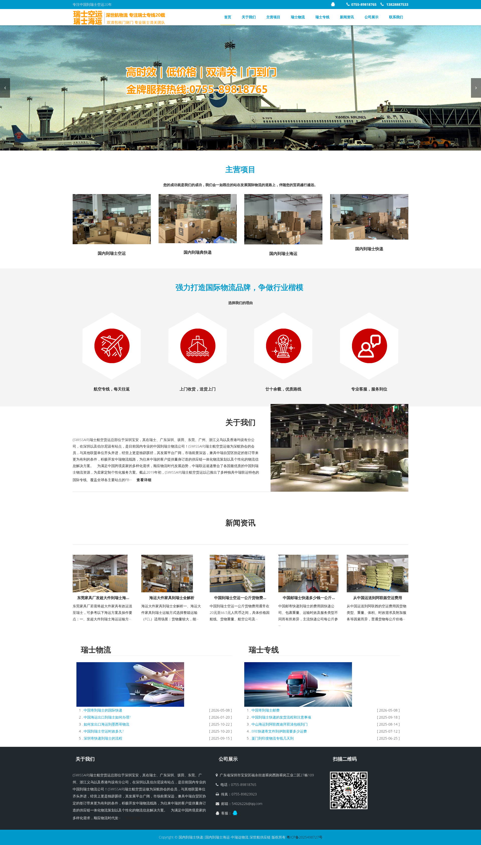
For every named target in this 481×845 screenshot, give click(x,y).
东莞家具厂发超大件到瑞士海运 (103, 597)
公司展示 (372, 17)
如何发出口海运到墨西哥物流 (106, 724)
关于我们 (249, 17)
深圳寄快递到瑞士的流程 (103, 738)
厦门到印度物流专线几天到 (273, 738)
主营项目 (273, 17)
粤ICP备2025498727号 (304, 837)
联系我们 (396, 17)
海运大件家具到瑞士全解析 (171, 597)
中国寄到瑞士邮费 (266, 710)
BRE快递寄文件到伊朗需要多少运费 (279, 731)
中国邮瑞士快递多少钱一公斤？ (309, 597)
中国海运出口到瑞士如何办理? (107, 717)
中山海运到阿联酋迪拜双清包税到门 (280, 724)
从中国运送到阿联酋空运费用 (377, 597)
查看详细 (144, 479)
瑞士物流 (298, 17)
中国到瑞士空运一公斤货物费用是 (242, 597)
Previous (5, 88)
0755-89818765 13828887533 (379, 4)
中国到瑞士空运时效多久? (104, 731)
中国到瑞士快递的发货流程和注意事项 (281, 717)
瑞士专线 (322, 17)
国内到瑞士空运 (112, 253)
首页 (227, 17)
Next (476, 88)
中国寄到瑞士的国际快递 (103, 710)
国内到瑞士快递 (369, 248)
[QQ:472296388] (333, 4)
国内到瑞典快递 (198, 252)
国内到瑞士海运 (283, 253)
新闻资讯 (347, 17)
